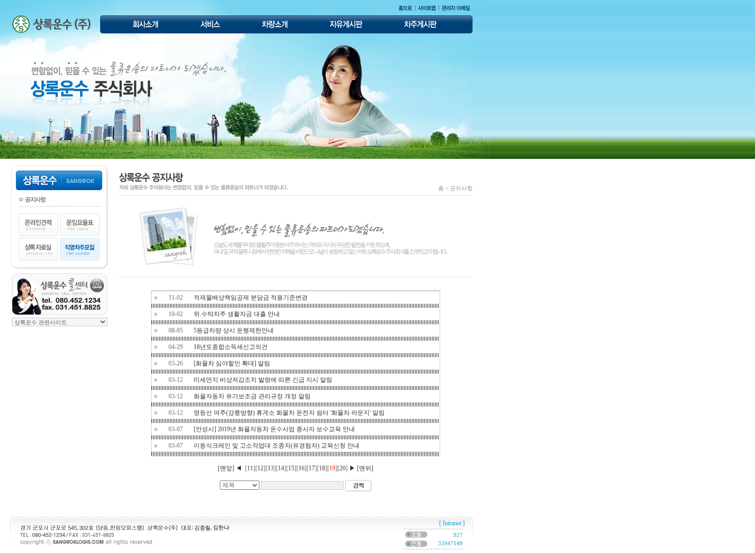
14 (281, 468)
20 (342, 468)
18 (322, 468)
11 (250, 468)
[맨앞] (226, 468)
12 (260, 468)
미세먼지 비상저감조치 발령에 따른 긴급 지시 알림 (263, 379)
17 (312, 468)
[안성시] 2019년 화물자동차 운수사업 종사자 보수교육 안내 (274, 429)
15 (291, 468)
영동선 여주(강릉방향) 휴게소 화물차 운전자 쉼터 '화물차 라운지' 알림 (289, 412)
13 (271, 468)
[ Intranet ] (452, 523)
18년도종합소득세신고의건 (231, 347)
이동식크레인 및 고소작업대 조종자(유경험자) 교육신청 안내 (277, 445)
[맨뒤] (365, 468)
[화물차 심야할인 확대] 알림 (232, 363)
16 (301, 468)
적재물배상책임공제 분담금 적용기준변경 (251, 297)
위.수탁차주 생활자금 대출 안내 (237, 314)
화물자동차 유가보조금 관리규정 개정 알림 (252, 396)
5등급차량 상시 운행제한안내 (234, 330)
